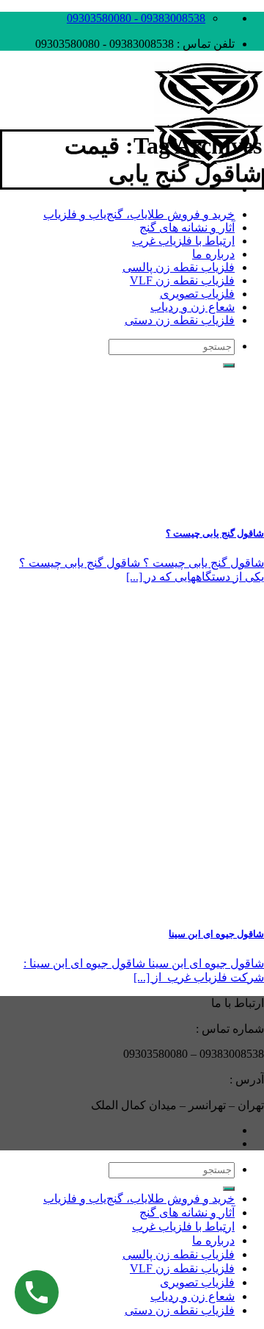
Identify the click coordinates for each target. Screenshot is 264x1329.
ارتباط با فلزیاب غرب (183, 240)
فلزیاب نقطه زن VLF (182, 280)
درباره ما (213, 254)
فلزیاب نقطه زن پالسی (178, 267)
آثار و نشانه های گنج (187, 227)
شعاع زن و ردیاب (192, 307)
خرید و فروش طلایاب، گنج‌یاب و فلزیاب (139, 214)
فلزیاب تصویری (197, 293)
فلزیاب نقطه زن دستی (180, 320)
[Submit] (229, 1188)
